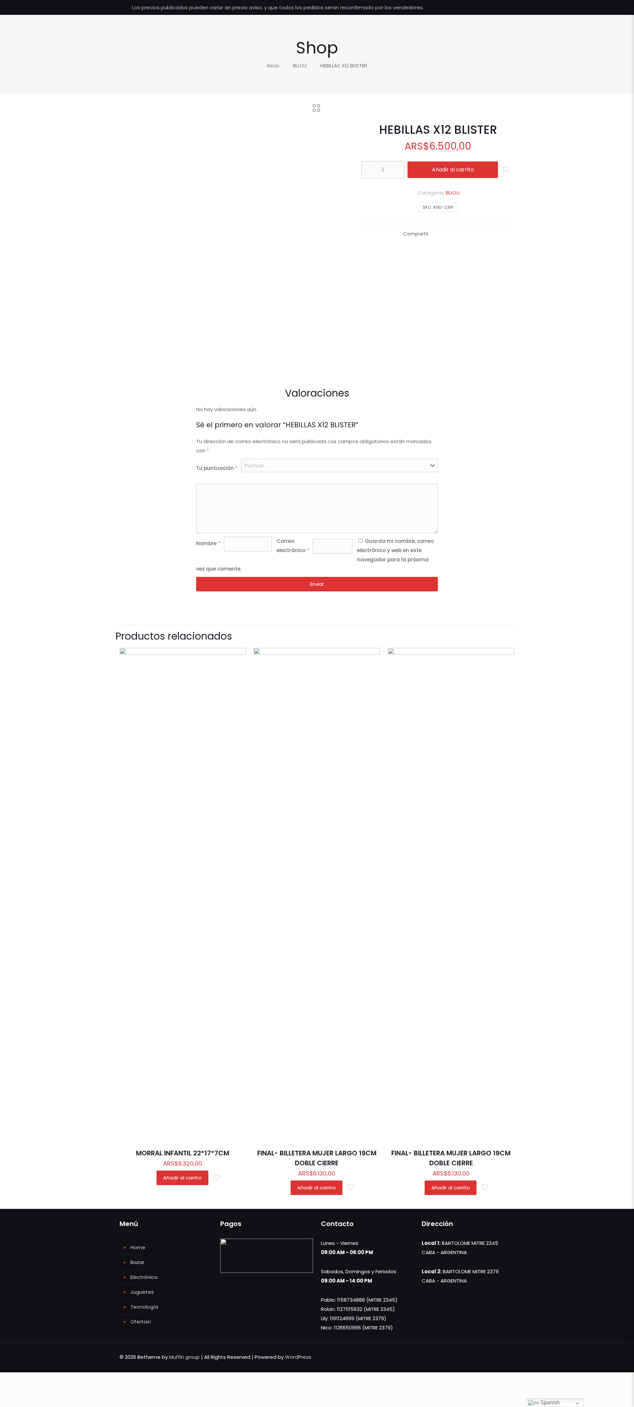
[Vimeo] (495, 7)
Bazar (137, 1262)
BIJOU (300, 65)
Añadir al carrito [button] (182, 1177)
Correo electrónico (293, 546)
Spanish (549, 1402)
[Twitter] (486, 7)
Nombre (208, 543)
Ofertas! (140, 1321)
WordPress (298, 1357)
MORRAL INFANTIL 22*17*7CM (182, 1153)
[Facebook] (477, 7)
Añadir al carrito (453, 169)
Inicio (273, 65)
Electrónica (144, 1277)
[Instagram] (504, 7)
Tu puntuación (217, 468)
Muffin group (184, 1357)
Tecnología (144, 1306)
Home (137, 1247)
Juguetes (142, 1291)
